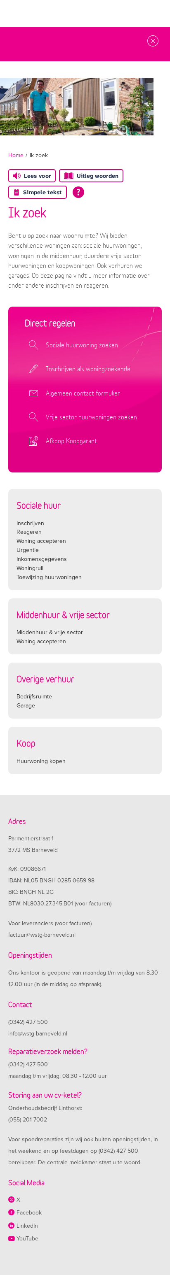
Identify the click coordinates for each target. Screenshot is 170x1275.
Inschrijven (30, 523)
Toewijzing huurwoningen (49, 577)
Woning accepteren (41, 540)
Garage (26, 705)
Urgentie (28, 550)
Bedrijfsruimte (34, 696)
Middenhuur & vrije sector (50, 632)
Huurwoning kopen (41, 761)
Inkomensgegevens (42, 559)
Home (16, 155)
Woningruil (30, 568)
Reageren (29, 531)
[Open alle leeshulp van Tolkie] (78, 192)
